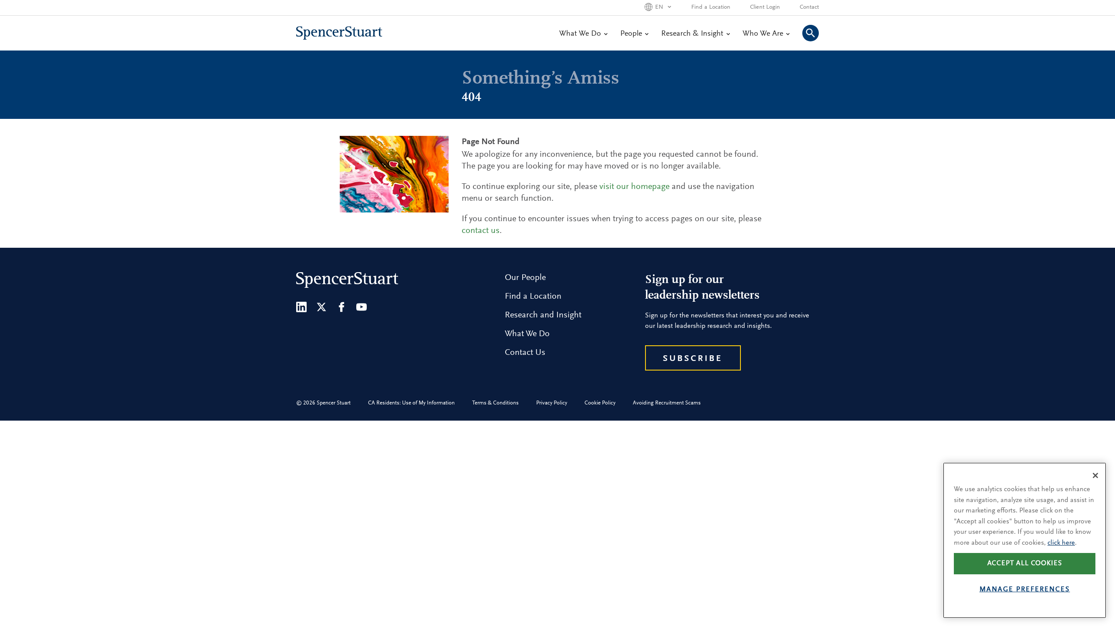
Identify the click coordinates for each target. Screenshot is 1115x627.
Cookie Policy (600, 403)
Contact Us (525, 352)
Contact (809, 7)
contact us (481, 230)
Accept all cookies (1024, 563)
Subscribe (693, 358)
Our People (525, 277)
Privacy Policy (551, 403)
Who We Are (763, 34)
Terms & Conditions (495, 403)
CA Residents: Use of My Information (411, 403)
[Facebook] (341, 307)
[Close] (1095, 475)
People (631, 34)
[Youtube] (361, 307)
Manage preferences (1025, 589)
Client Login (765, 7)
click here (1061, 542)
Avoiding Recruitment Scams (667, 403)
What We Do (580, 34)
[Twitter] (321, 307)
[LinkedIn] (301, 307)
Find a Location (710, 7)
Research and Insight (543, 315)
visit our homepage (634, 186)
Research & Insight (692, 34)
